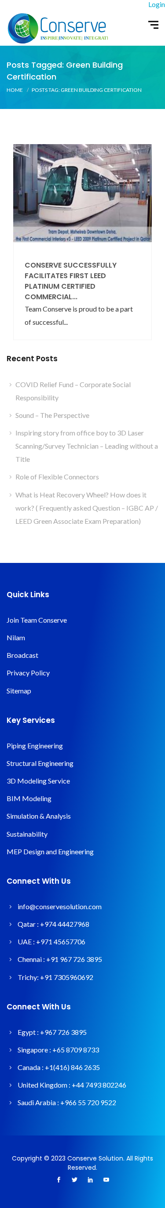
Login (156, 4)
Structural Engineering (40, 763)
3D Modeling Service (38, 780)
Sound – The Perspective (52, 415)
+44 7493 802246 (99, 1085)
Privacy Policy (28, 672)
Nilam (16, 637)
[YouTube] (106, 1180)
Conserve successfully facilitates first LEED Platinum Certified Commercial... (71, 281)
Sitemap (19, 690)
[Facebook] (59, 1180)
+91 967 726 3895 (74, 959)
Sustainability (27, 834)
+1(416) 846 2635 (72, 1067)
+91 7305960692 (66, 977)
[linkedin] (91, 1180)
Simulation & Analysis (39, 816)
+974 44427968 (64, 924)
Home (15, 90)
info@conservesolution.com (60, 906)
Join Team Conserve (37, 620)
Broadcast (22, 655)
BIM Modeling (29, 798)
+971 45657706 (60, 941)
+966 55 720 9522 (88, 1102)
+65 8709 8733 (75, 1049)
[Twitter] (75, 1180)
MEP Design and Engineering (50, 851)
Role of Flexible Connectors (57, 476)
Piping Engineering (35, 745)
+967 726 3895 (63, 1032)
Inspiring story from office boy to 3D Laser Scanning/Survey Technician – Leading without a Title (86, 445)
